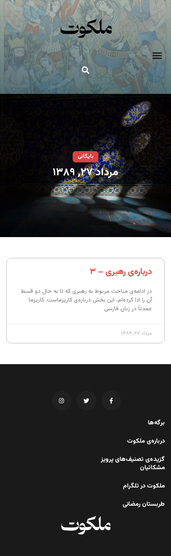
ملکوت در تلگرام (144, 486)
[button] (157, 56)
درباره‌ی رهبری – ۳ (121, 272)
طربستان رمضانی (143, 504)
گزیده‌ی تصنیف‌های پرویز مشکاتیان (133, 464)
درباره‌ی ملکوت (146, 441)
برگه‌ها (156, 423)
